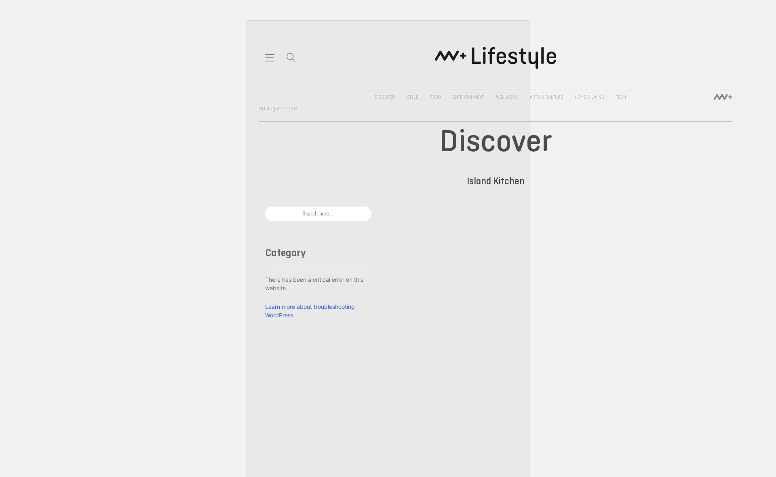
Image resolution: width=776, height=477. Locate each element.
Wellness (507, 97)
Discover (385, 97)
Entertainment (468, 97)
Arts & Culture (546, 97)
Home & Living (589, 97)
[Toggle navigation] (269, 57)
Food (435, 97)
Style (412, 97)
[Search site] (291, 58)
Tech (621, 97)
